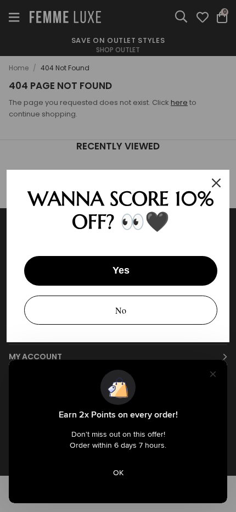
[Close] (216, 183)
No (120, 310)
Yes (121, 270)
